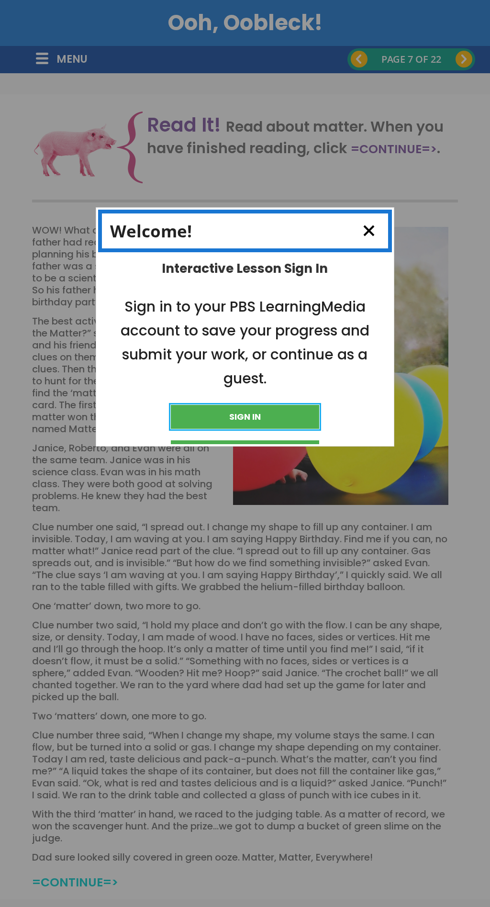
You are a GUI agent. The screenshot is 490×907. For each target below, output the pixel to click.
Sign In (245, 417)
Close (369, 230)
